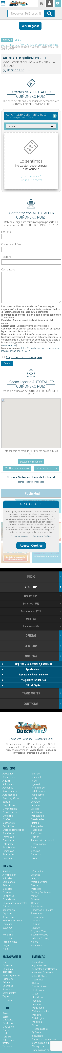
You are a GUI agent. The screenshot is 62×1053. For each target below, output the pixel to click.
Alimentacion (9, 874)
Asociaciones (9, 791)
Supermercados (39, 934)
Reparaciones (38, 844)
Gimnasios (8, 851)
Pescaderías (37, 917)
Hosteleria (7, 858)
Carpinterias (8, 805)
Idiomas (35, 773)
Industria (36, 1000)
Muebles (35, 899)
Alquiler (6, 780)
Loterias (35, 809)
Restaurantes (9, 993)
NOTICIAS (31, 656)
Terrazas (7, 1000)
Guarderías (8, 854)
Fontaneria (8, 840)
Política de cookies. (19, 536)
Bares (5, 1013)
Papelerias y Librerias (42, 910)
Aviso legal (36, 750)
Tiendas (7, 40)
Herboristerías (9, 941)
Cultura (36, 983)
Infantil (34, 780)
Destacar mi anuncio (31, 461)
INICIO (31, 576)
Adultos (6, 871)
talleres (29, 482)
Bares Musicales (7, 1018)
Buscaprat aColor (44, 739)
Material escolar (40, 1011)
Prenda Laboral (40, 1029)
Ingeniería (36, 784)
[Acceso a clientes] (49, 3)
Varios (34, 941)
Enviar (7, 363)
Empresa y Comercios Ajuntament (33, 664)
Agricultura (37, 962)
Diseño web (8, 823)
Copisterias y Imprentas (14, 903)
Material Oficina (39, 882)
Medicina (36, 1014)
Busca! (50, 13)
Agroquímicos (39, 965)
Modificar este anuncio (17, 468)
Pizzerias (7, 989)
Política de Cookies (38, 752)
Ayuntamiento (33, 669)
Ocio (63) (31, 619)
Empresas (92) (31, 626)
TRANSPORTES (31, 693)
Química (36, 1032)
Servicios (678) (31, 603)
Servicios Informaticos (44, 1039)
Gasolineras (8, 847)
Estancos (7, 927)
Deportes (7, 913)
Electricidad (8, 826)
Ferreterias (8, 931)
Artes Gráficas (39, 976)
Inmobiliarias (38, 787)
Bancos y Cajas (10, 798)
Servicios (36, 854)
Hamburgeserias (9, 975)
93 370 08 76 (15, 70)
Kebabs (6, 982)
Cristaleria (7, 815)
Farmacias (8, 837)
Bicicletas (7, 889)
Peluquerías (37, 826)
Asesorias (7, 787)
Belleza (6, 801)
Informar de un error (46, 468)
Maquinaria (38, 1007)
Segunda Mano (39, 931)
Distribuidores (39, 986)
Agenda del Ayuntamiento (33, 674)
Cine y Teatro (5, 1031)
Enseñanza (8, 833)
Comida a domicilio (7, 970)
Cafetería (7, 965)
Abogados (8, 773)
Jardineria (36, 798)
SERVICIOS (31, 646)
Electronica (38, 990)
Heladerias (8, 979)
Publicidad (36, 830)
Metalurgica (38, 1018)
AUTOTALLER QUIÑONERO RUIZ (24, 58)
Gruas (35, 993)
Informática (37, 871)
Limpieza (35, 805)
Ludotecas (36, 812)
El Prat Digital (33, 685)
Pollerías (35, 924)
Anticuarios (8, 784)
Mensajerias (37, 815)
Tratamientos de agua (43, 1050)
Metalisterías (37, 819)
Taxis (34, 858)
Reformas (36, 833)
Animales (7, 878)
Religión (35, 837)
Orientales (7, 986)
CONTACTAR (31, 703)
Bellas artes (8, 882)
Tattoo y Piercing (40, 938)
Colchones (8, 896)
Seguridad (37, 1035)
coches (21, 482)
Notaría (35, 823)
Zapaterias (36, 945)
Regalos (35, 927)
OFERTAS (31, 635)
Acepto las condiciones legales (24, 357)
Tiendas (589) (31, 596)
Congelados (8, 899)
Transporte (38, 1046)
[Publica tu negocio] (58, 3)
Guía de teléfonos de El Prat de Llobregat (31, 746)
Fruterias (7, 938)
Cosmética (37, 979)
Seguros (35, 851)
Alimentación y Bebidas (44, 969)
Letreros (35, 801)
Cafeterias (7, 1023)
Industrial (36, 777)
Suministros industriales (45, 1043)
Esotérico (7, 924)
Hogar (5, 945)
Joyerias (35, 874)
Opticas (35, 903)
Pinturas (35, 920)
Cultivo (6, 906)
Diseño (6, 819)
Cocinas (6, 892)
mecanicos (39, 482)
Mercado (36, 885)
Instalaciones (38, 791)
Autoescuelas (9, 794)
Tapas (5, 996)
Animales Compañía (42, 972)
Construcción (9, 812)
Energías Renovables (13, 830)
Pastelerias (37, 913)
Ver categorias (30, 26)
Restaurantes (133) (31, 611)
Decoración (8, 910)
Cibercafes (8, 1026)
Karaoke (6, 1036)
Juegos (35, 878)
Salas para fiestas (8, 1041)
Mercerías (36, 889)
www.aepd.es (9, 345)
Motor (18, 40)
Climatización (9, 809)
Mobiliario (37, 1021)
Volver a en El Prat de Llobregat (31, 477)
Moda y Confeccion (41, 892)
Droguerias (8, 917)
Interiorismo (37, 794)
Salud (34, 847)
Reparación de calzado (43, 840)
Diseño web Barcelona (21, 739)
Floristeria (7, 934)
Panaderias (37, 906)
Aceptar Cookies (31, 545)
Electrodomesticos (12, 920)
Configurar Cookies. (42, 536)
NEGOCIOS (31, 587)
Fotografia (8, 844)
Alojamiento (8, 777)
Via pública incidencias (33, 680)
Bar (4, 962)
